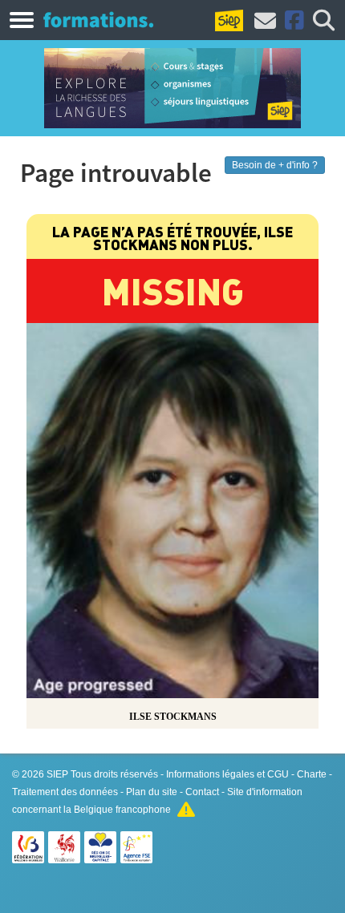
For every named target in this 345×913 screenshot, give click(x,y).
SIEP (57, 774)
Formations (98, 19)
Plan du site (151, 792)
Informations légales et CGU (227, 774)
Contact (202, 792)
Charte (312, 774)
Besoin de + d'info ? (275, 165)
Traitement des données (65, 792)
